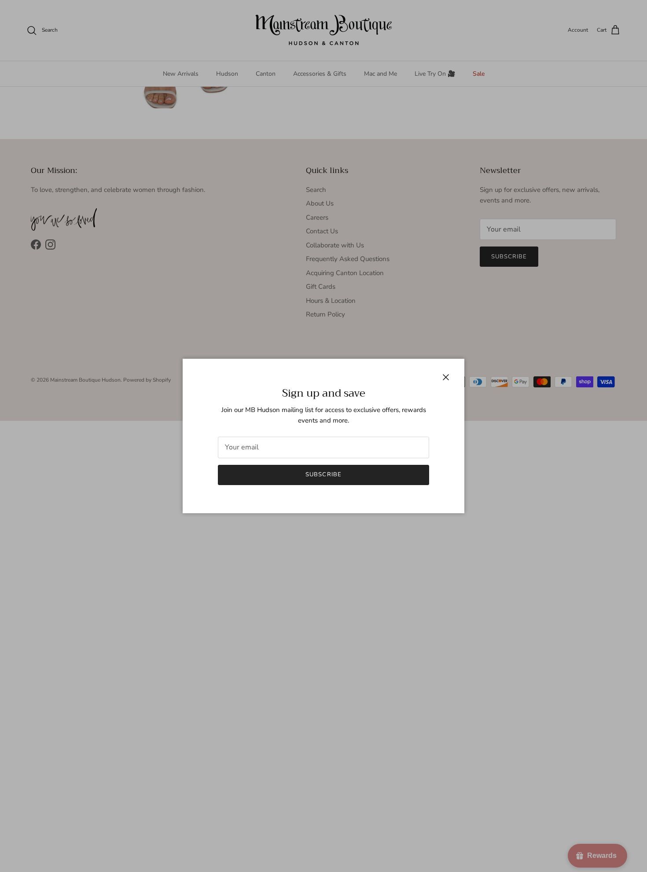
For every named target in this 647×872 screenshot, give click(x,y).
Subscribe (323, 474)
